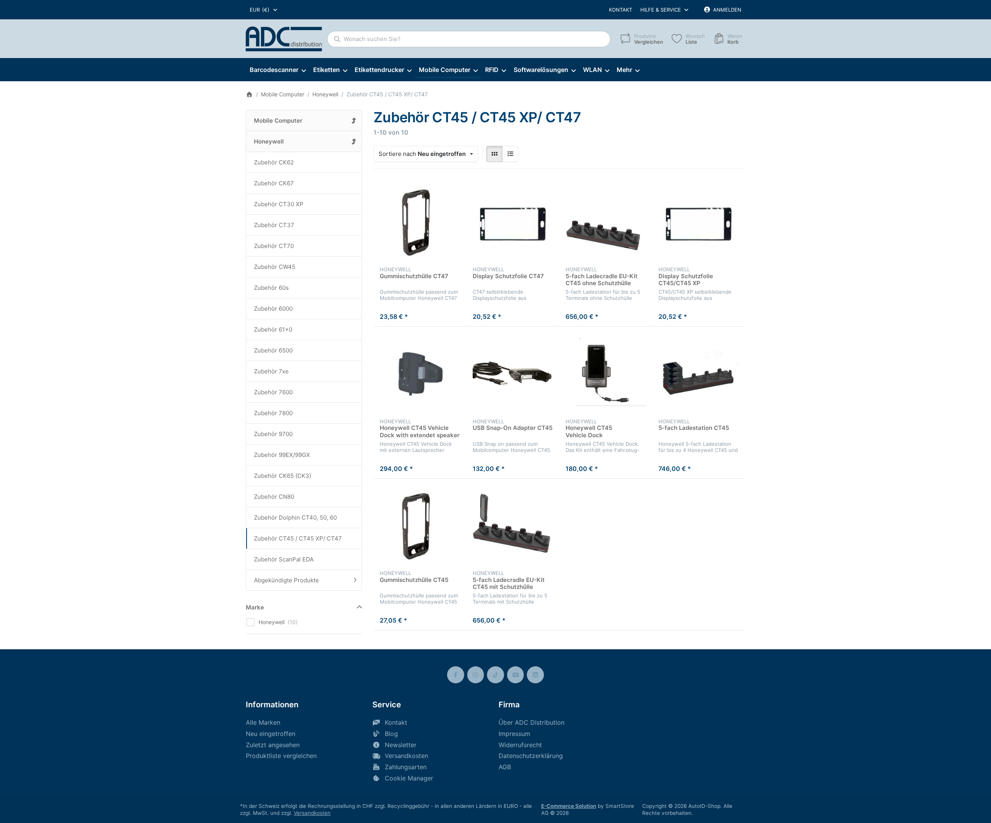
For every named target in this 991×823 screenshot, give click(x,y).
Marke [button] (255, 607)
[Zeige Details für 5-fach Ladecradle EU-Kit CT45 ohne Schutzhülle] (606, 221)
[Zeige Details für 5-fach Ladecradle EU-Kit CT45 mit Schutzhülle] (513, 525)
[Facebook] (455, 674)
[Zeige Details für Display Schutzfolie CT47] (513, 221)
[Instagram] (475, 674)
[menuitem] (277, 70)
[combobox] (264, 9)
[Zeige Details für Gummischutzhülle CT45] (420, 525)
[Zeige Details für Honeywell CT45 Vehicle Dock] (606, 373)
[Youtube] (515, 674)
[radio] (494, 154)
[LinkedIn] (535, 674)
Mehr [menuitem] (624, 70)
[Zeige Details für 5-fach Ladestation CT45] (698, 373)
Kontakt (620, 10)
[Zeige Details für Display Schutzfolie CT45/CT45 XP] (698, 221)
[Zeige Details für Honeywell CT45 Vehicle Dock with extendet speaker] (420, 373)
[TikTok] (495, 674)
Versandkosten (312, 813)
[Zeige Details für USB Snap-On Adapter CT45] (513, 373)
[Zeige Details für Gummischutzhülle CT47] (420, 221)
